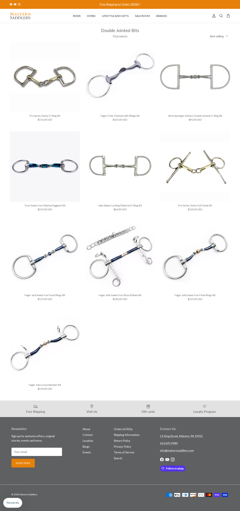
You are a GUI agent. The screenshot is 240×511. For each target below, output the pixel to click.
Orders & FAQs (123, 429)
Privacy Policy (122, 446)
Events (87, 452)
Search (118, 458)
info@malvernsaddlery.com (177, 450)
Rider (76, 15)
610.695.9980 (169, 443)
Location (88, 440)
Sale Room (142, 15)
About (86, 429)
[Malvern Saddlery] (20, 16)
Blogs (86, 446)
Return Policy (122, 440)
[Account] (213, 16)
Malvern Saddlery (28, 494)
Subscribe (23, 463)
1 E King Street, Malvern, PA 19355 (181, 436)
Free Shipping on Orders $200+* (120, 4)
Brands (161, 15)
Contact (88, 435)
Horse (91, 15)
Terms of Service (124, 452)
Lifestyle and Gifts (115, 15)
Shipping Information (126, 435)
